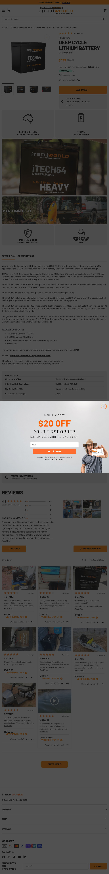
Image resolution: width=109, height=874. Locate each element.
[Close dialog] (104, 406)
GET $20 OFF (55, 451)
